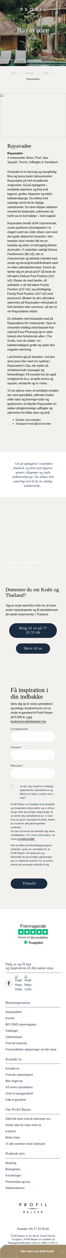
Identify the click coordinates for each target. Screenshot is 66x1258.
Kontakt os (12, 1068)
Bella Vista (13, 1137)
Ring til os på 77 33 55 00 (33, 630)
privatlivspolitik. (26, 838)
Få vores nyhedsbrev (19, 1087)
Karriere (11, 1131)
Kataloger (12, 1030)
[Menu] (56, 13)
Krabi (46, 73)
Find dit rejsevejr (16, 1043)
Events (10, 1018)
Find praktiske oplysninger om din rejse (31, 1049)
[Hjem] (33, 12)
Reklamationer (15, 1188)
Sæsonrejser (14, 1037)
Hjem (14, 73)
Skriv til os (33, 648)
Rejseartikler (14, 1012)
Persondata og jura (18, 1181)
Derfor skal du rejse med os (23, 1125)
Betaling (11, 1163)
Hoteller (29, 73)
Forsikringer (13, 1175)
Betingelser (13, 1169)
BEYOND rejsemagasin (21, 1024)
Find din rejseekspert (19, 1074)
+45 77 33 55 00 (38, 1228)
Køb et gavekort (16, 1099)
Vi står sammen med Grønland (25, 1143)
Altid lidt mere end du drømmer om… (29, 1118)
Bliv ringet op (14, 1081)
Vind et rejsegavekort (19, 1093)
